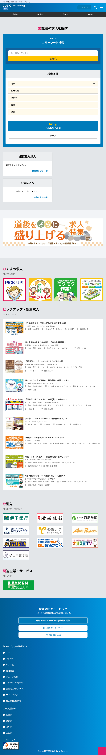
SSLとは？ (10, 740)
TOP (8, 652)
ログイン (84, 7)
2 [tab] (55, 247)
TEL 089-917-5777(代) (53, 628)
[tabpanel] (53, 232)
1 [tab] (51, 247)
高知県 (91, 14)
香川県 (65, 14)
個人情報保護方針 (14, 700)
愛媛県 (15, 14)
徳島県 (40, 14)
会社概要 (10, 670)
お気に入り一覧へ (42, 197)
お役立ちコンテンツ (15, 682)
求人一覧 (10, 664)
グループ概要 (12, 676)
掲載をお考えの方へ (15, 688)
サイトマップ (12, 694)
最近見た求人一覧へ (41, 171)
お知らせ (10, 658)
